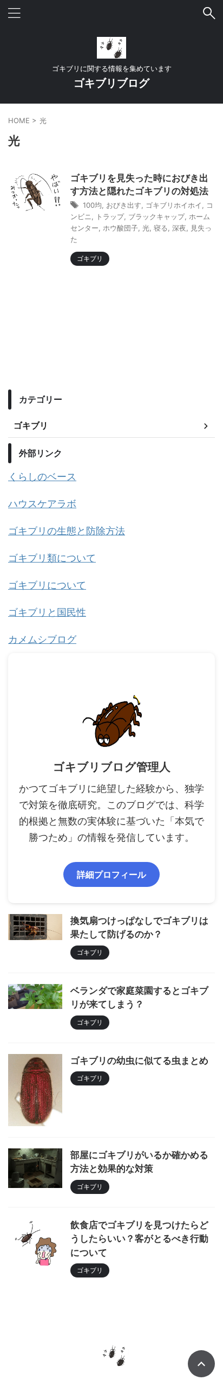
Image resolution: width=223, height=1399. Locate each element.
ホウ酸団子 (120, 227)
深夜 (179, 227)
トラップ (110, 216)
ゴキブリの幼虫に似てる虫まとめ (139, 1061)
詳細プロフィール (111, 874)
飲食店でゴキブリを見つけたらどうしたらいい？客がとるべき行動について (139, 1239)
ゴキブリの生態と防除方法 (66, 530)
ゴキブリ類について (52, 558)
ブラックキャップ (156, 216)
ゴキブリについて (47, 585)
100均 (92, 205)
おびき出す (123, 205)
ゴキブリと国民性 (47, 612)
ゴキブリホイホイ (174, 205)
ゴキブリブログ (111, 83)
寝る (161, 227)
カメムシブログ (42, 639)
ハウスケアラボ (42, 503)
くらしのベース (42, 476)
